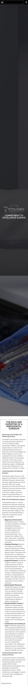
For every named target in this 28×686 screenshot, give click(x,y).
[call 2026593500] (26, 2)
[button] (2, 2)
